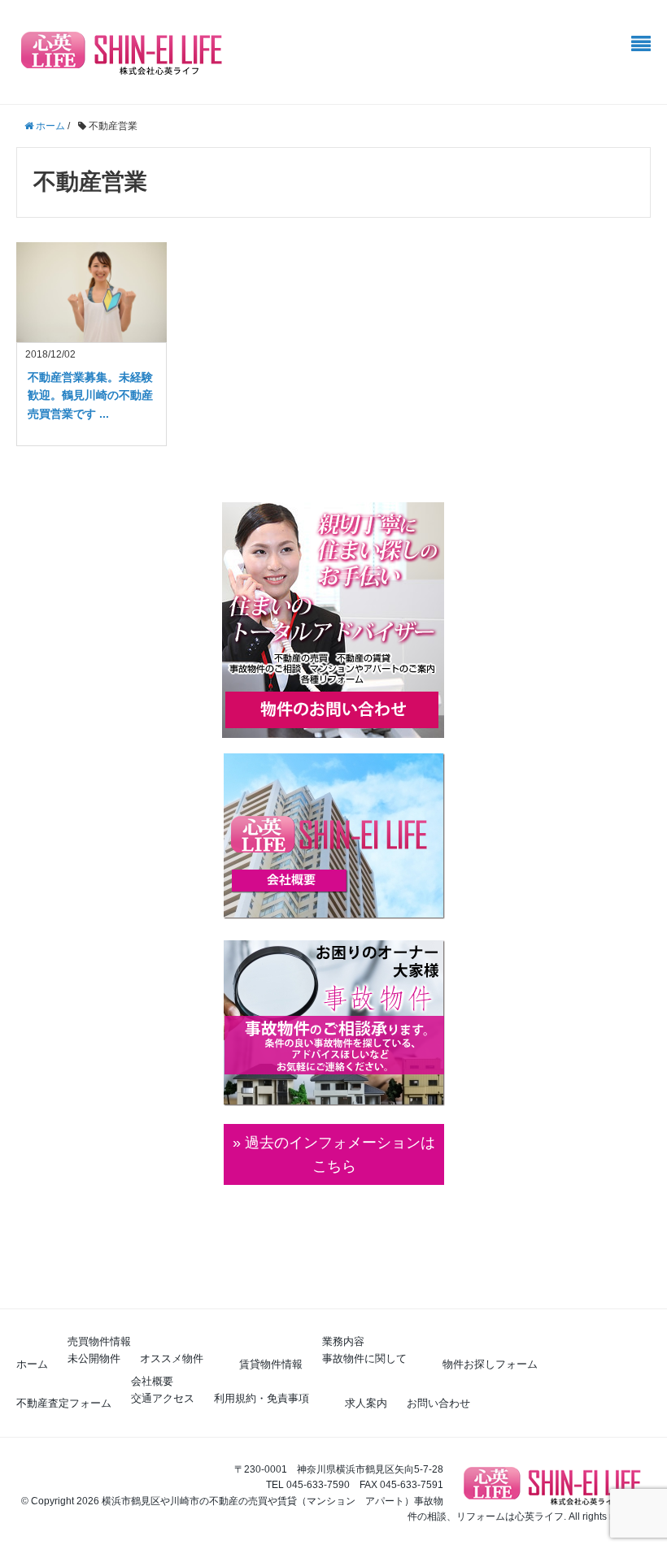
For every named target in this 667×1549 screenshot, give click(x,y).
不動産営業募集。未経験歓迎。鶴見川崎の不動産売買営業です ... (90, 395)
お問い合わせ (438, 1403)
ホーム (32, 1364)
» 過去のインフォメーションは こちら (334, 1154)
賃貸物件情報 (271, 1364)
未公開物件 (94, 1358)
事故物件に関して (364, 1358)
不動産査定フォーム (63, 1403)
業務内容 (343, 1341)
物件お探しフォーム (490, 1364)
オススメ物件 (171, 1358)
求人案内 (366, 1403)
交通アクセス (162, 1398)
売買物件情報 (99, 1341)
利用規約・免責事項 (261, 1398)
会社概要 (152, 1381)
